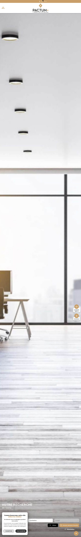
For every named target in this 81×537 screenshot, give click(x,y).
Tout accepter (21, 531)
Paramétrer (8, 531)
